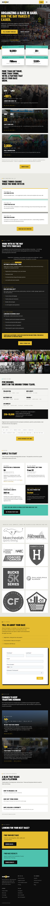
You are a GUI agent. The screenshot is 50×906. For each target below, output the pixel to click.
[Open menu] (46, 2)
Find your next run (37, 880)
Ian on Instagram (21, 897)
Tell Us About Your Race (9, 32)
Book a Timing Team (25, 343)
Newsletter (20, 892)
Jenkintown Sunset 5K (10, 101)
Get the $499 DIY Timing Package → (13, 481)
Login (41, 2)
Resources (36, 882)
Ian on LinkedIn (21, 895)
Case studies (5, 890)
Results (35, 878)
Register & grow (21, 880)
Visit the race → (7, 154)
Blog (35, 884)
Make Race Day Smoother (25, 229)
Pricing (19, 884)
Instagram (20, 890)
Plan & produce (21, 878)
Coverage (4, 895)
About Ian (4, 892)
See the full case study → (9, 105)
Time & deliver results (22, 882)
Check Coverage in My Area (25, 438)
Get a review (4, 897)
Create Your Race (25, 32)
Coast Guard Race (8, 124)
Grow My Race (25, 166)
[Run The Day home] (5, 2)
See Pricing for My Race (12, 512)
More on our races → (8, 733)
